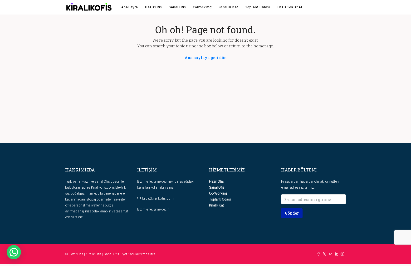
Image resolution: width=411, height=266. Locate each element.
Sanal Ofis (177, 7)
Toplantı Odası (257, 7)
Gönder (292, 213)
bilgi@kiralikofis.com (158, 198)
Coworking (202, 7)
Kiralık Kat (228, 7)
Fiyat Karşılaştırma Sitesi (138, 254)
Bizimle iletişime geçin (153, 209)
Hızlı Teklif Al (289, 7)
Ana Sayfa (129, 7)
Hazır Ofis (153, 7)
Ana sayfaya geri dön (206, 57)
